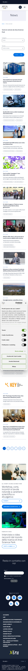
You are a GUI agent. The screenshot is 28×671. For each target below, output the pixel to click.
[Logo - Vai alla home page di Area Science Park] (5, 7)
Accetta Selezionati (14, 361)
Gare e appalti (7, 624)
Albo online (6, 626)
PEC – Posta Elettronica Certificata (10, 641)
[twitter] (17, 603)
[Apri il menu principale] (24, 7)
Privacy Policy (7, 631)
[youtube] (20, 597)
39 (19, 448)
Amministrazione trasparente (12, 619)
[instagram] (14, 597)
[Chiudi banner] (25, 303)
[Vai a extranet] (14, 652)
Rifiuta (14, 366)
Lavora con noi (8, 629)
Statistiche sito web (9, 638)
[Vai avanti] (23, 448)
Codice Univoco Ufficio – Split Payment (12, 645)
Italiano (5, 2)
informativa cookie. (16, 324)
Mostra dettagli (19, 351)
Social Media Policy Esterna (12, 636)
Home (3, 23)
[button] (20, 7)
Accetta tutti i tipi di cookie (14, 356)
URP (4, 617)
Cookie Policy (7, 634)
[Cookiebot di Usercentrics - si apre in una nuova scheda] (16, 303)
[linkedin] (11, 603)
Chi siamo (6, 615)
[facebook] (8, 597)
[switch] (24, 335)
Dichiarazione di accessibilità (12, 622)
